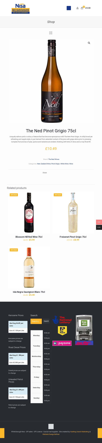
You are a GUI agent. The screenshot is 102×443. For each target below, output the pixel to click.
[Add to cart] (46, 195)
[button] (89, 42)
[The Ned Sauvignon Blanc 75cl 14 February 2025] (2, 433)
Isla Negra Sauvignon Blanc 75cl (29, 292)
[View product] (46, 200)
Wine (71, 164)
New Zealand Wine (44, 164)
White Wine (64, 164)
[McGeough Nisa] (20, 8)
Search (33, 315)
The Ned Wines (53, 159)
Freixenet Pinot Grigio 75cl (73, 237)
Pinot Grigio (55, 164)
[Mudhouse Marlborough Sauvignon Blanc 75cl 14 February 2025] (100, 433)
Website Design (48, 434)
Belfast (56, 434)
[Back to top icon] (51, 426)
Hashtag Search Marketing (79, 432)
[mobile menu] (69, 8)
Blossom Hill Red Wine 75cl (29, 237)
